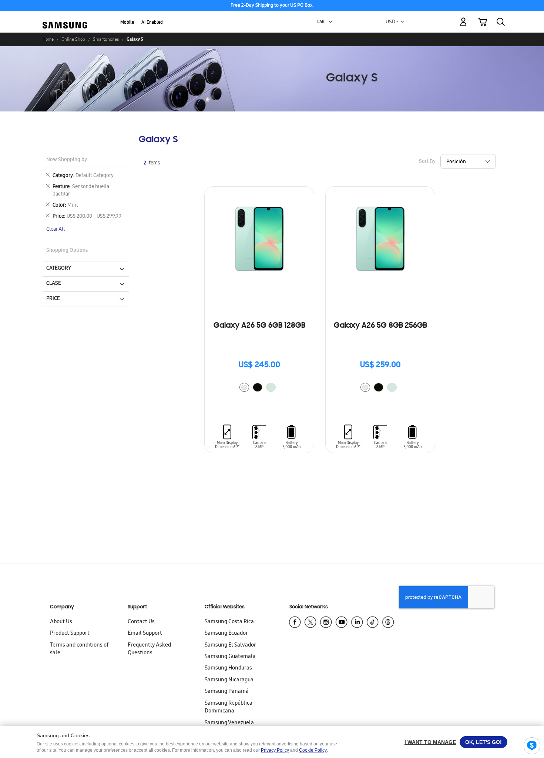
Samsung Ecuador (226, 633)
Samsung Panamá (227, 691)
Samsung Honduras (228, 668)
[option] (244, 387)
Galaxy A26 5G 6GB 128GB (259, 326)
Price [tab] (53, 299)
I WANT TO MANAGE (430, 742)
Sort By (427, 161)
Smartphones (106, 39)
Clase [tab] (53, 284)
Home (48, 39)
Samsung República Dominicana (228, 707)
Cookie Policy (313, 750)
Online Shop (73, 39)
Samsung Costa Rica (229, 622)
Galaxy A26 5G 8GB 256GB (380, 326)
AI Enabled (152, 22)
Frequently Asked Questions (149, 649)
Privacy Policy (275, 750)
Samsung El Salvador (230, 645)
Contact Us (141, 622)
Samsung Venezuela (229, 723)
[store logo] (65, 18)
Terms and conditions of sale (79, 649)
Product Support (70, 633)
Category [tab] (58, 268)
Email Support (145, 633)
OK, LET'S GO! (483, 742)
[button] (330, 22)
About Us (61, 622)
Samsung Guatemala (230, 656)
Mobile (127, 22)
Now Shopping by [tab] (66, 160)
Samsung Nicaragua (229, 680)
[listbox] (259, 388)
